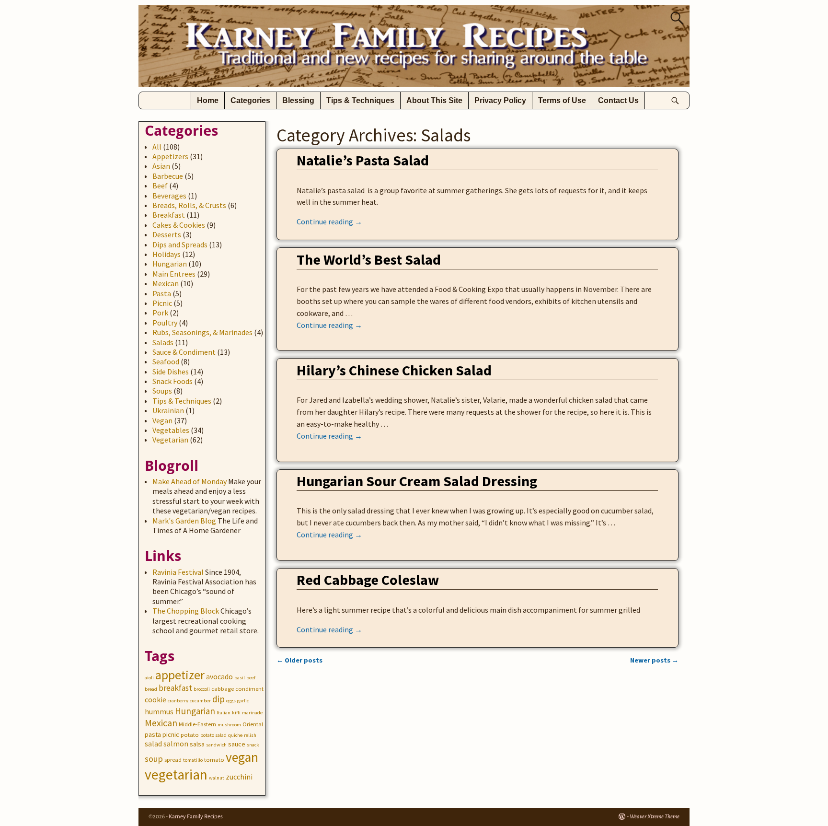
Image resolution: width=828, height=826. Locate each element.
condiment (249, 688)
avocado (219, 676)
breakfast (175, 688)
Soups (162, 391)
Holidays (166, 254)
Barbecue (167, 176)
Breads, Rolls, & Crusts (189, 205)
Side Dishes (170, 371)
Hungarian (169, 263)
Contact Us (618, 100)
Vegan (162, 420)
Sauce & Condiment (184, 352)
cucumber (200, 701)
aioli (149, 678)
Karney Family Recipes (196, 817)
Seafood (165, 361)
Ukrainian (168, 410)
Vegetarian (170, 439)
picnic (170, 734)
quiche (235, 735)
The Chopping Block (185, 611)
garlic (243, 701)
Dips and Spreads (179, 244)
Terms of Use (562, 100)
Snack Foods (172, 381)
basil (239, 678)
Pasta (161, 293)
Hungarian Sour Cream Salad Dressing (417, 481)
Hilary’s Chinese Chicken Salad (394, 370)
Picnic (162, 303)
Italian (223, 713)
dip (218, 699)
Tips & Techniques (360, 100)
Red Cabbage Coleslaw (368, 579)
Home (207, 100)
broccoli (202, 689)
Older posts (299, 660)
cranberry (178, 701)
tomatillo (193, 760)
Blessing (298, 100)
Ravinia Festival (178, 572)
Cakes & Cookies (178, 225)
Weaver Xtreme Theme (654, 817)
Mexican (165, 283)
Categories (250, 100)
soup (154, 758)
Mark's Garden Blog (184, 520)
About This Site (434, 100)
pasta (153, 734)
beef (250, 678)
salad (153, 743)
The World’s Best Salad (369, 259)
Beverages (169, 195)
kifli (236, 713)
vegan (242, 757)
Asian (161, 166)
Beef (160, 185)
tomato (214, 759)
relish (250, 735)
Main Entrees (174, 274)
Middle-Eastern (197, 724)
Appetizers (170, 156)
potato (190, 734)
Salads (162, 342)
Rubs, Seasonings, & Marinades (202, 332)
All (156, 146)
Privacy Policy (500, 100)
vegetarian (176, 774)
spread (173, 759)
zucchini (239, 776)
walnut (216, 778)
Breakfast (168, 215)
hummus (159, 711)
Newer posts (654, 660)
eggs (231, 701)
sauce (236, 744)
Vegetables (170, 430)
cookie (155, 699)
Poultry (164, 322)
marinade (252, 713)
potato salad (213, 735)
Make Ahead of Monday (189, 481)
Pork (160, 312)
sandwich (216, 745)
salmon (175, 743)
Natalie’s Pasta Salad (363, 160)
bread (151, 689)
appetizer (180, 675)
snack (253, 745)
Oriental (252, 724)
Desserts (166, 234)
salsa (197, 744)
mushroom (229, 724)
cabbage (222, 688)
